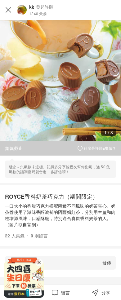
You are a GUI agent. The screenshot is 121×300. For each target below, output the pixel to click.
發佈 (106, 262)
